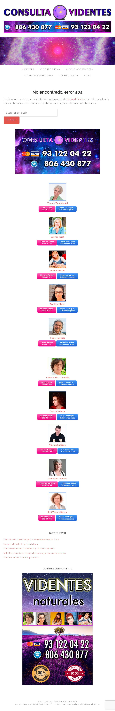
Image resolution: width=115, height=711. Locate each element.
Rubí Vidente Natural (57, 512)
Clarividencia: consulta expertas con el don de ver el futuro (31, 539)
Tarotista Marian (57, 304)
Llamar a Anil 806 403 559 (47, 209)
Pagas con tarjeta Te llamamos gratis (66, 209)
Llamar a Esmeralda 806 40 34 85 (47, 484)
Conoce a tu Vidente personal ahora (21, 544)
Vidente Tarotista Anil (57, 203)
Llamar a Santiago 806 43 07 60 (47, 451)
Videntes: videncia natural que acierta (21, 557)
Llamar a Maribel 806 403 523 (46, 276)
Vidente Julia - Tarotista (57, 378)
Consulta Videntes (57, 12)
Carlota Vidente (57, 411)
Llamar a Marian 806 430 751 (46, 310)
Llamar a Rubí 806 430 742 (46, 518)
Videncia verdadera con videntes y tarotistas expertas (29, 548)
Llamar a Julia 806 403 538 (46, 383)
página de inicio (75, 98)
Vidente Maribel (57, 270)
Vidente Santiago (57, 445)
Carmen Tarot (57, 237)
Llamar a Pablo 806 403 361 (47, 343)
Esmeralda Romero (58, 479)
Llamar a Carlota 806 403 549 (46, 417)
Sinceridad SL (72, 701)
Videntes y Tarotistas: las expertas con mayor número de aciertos (35, 553)
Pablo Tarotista (57, 338)
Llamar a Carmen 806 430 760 (47, 243)
